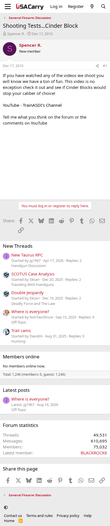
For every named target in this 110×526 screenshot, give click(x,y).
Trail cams (21, 330)
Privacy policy (68, 515)
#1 (105, 65)
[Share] (97, 66)
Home (9, 520)
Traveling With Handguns (32, 284)
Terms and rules (39, 515)
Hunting (18, 341)
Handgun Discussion (28, 265)
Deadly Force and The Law (33, 303)
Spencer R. (16, 33)
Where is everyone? (30, 311)
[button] (6, 507)
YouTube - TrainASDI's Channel (32, 105)
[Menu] (7, 6)
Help (88, 515)
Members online (21, 356)
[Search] (103, 6)
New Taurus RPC (27, 255)
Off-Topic (18, 322)
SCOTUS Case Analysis (32, 274)
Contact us (13, 515)
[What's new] (92, 6)
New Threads (17, 246)
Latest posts (16, 390)
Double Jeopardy (27, 292)
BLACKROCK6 (94, 453)
